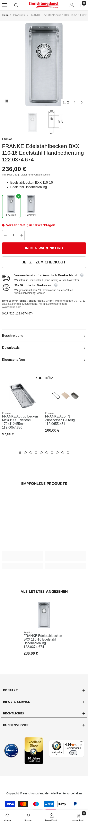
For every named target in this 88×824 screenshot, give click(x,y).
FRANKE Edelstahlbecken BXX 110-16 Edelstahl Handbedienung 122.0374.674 (43, 641)
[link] (22, 557)
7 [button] (52, 452)
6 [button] (46, 452)
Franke (7, 139)
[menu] (4, 5)
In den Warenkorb (44, 248)
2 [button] (25, 452)
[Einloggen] (72, 5)
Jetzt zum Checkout (44, 262)
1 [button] (20, 452)
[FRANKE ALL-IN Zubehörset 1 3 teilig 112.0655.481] (65, 395)
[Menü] (81, 742)
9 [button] (62, 452)
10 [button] (68, 452)
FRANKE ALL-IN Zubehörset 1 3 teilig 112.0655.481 (60, 420)
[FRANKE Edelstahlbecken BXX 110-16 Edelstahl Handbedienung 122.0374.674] (44, 615)
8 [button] (57, 452)
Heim (5, 15)
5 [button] (41, 452)
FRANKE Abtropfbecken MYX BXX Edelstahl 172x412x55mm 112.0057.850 (20, 422)
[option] (44, 64)
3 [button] (30, 452)
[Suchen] (16, 5)
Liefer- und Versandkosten (35, 174)
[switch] (73, 752)
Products (19, 15)
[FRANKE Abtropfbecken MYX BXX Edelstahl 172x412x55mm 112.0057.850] (22, 395)
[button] (74, 102)
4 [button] (36, 452)
